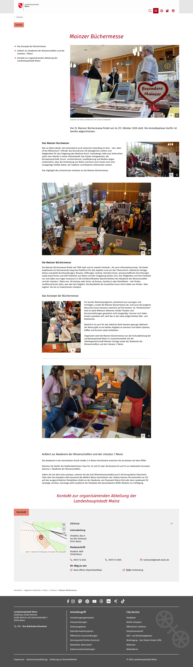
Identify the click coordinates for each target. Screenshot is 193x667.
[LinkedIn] (108, 601)
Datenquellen (62, 552)
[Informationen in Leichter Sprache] (161, 10)
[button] (19, 24)
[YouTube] (94, 601)
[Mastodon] (80, 601)
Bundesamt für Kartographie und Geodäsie (43, 552)
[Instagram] (73, 601)
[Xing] (115, 601)
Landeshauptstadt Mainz (145, 659)
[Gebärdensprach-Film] (167, 10)
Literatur (19, 17)
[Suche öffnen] (150, 10)
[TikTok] (123, 601)
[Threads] (101, 601)
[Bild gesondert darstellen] (170, 115)
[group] (43, 537)
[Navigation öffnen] (155, 10)
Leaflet (27, 552)
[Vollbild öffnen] (64, 533)
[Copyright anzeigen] (176, 115)
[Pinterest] (87, 601)
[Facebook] (68, 601)
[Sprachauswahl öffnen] (173, 10)
